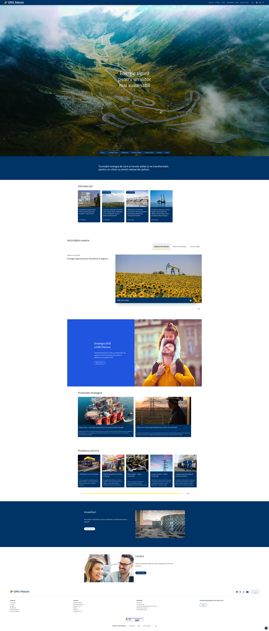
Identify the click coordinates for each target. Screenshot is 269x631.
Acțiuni (75, 608)
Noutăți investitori (77, 602)
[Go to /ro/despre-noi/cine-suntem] (256, 2)
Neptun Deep (13, 608)
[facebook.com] (244, 592)
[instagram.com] (240, 592)
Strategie (12, 606)
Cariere (203, 605)
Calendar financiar (77, 611)
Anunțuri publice (140, 604)
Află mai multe (100, 363)
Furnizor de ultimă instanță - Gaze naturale (146, 606)
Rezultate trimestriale (78, 604)
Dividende (75, 609)
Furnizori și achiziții (14, 611)
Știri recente (139, 602)
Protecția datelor (147, 626)
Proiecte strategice (14, 609)
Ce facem (12, 604)
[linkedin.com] (237, 592)
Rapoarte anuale (77, 606)
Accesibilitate (132, 626)
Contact (255, 592)
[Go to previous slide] (194, 309)
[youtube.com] (247, 592)
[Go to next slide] (198, 309)
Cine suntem (13, 602)
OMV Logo (7, 2)
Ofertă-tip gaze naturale (142, 608)
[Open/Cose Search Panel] (263, 2)
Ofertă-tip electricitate (141, 609)
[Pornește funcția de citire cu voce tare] (260, 2)
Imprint (139, 626)
